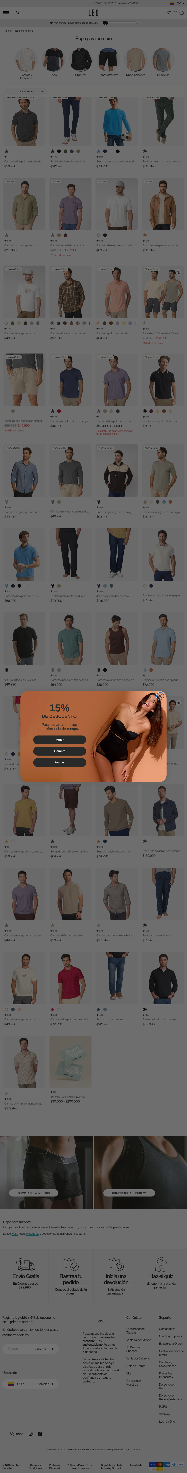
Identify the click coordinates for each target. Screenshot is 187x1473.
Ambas (60, 762)
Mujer (60, 739)
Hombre (59, 751)
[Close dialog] (160, 696)
